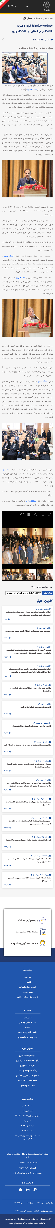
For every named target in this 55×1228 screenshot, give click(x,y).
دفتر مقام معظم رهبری (27, 1055)
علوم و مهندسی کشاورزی (27, 1037)
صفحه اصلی (48, 18)
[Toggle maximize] (49, 514)
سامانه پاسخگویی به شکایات (24, 943)
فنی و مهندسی (27, 992)
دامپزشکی (27, 1017)
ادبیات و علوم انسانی (27, 987)
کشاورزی (27, 982)
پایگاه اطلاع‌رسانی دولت (27, 1070)
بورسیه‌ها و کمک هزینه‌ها (27, 1080)
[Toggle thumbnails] (28, 514)
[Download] (42, 514)
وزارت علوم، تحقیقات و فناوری (27, 1060)
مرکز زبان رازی (27, 1110)
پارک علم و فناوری (27, 1085)
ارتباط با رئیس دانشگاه (27, 920)
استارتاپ (27, 1120)
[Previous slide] (7, 547)
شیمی (27, 1027)
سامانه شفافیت (27, 1130)
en (15, 6)
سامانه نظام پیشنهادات (27, 932)
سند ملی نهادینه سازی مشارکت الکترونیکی (27, 1137)
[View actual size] (35, 514)
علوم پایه (27, 977)
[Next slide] (47, 547)
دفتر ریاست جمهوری (28, 1065)
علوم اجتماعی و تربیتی (27, 1022)
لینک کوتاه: (47, 593)
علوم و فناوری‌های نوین (27, 1032)
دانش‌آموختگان (27, 1105)
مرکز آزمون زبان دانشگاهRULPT (27, 1115)
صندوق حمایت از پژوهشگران (27, 1075)
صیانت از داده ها (27, 1125)
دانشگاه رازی (32, 89)
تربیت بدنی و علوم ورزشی (27, 997)
